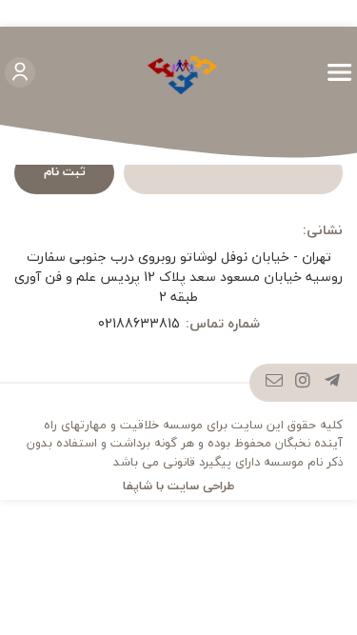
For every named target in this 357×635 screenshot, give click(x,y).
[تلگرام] (333, 382)
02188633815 (139, 323)
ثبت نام (65, 171)
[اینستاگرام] (303, 382)
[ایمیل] (275, 382)
